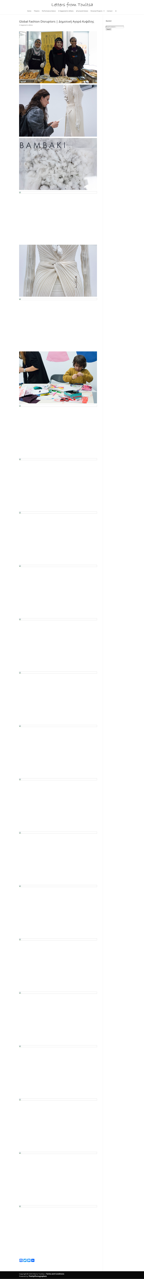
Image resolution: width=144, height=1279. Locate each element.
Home (29, 11)
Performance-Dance (49, 11)
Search (109, 29)
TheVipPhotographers (38, 1276)
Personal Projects (96, 11)
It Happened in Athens (65, 11)
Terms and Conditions (55, 1274)
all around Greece (82, 11)
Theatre (36, 11)
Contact (109, 11)
